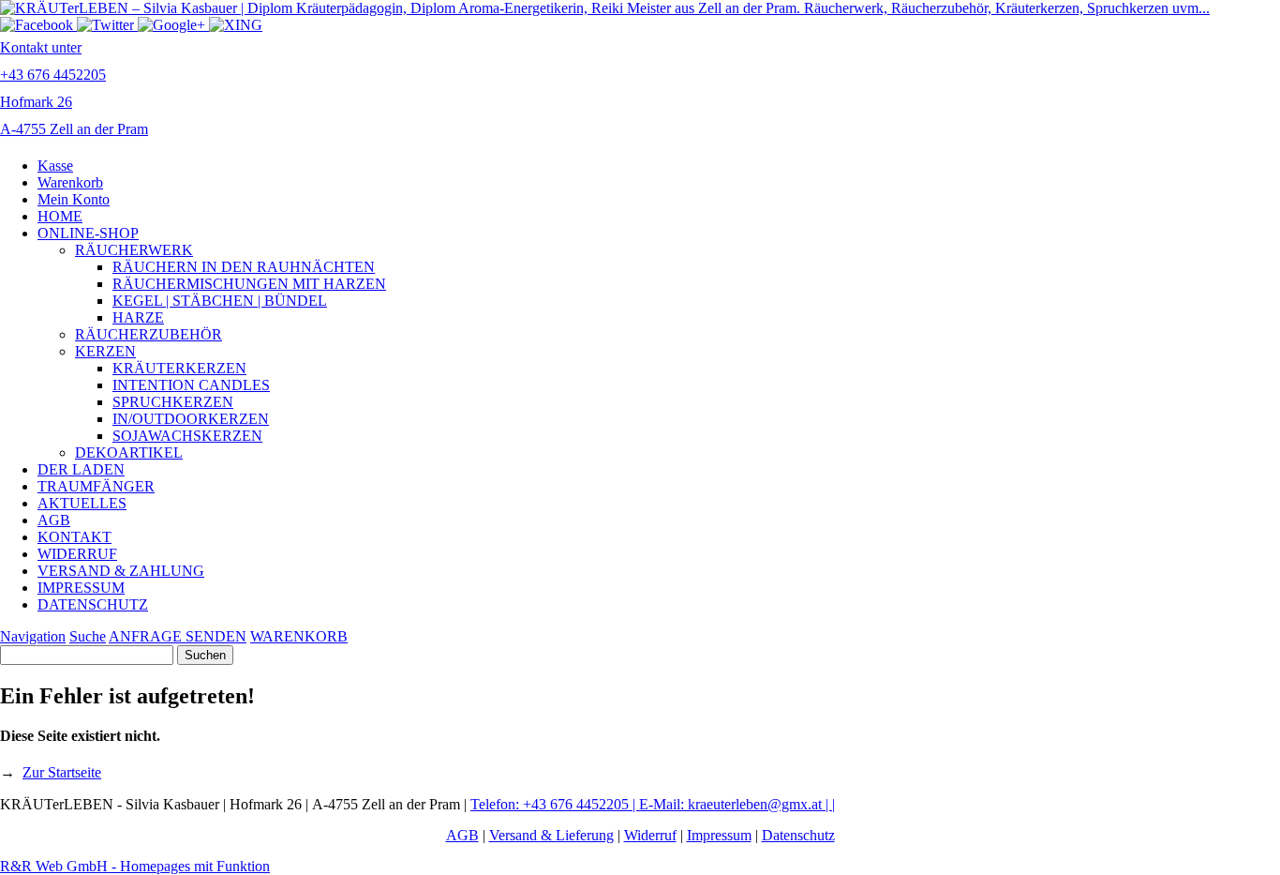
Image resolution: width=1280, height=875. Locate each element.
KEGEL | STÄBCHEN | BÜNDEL (219, 301)
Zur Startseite (61, 772)
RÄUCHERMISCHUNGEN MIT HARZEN (249, 284)
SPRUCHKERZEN (172, 402)
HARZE (138, 317)
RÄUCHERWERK (134, 250)
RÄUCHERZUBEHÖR (148, 334)
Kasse (55, 165)
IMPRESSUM (81, 588)
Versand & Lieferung (551, 835)
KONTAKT (74, 537)
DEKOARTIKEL (129, 452)
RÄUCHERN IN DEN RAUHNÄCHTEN (243, 267)
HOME (59, 216)
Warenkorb (70, 182)
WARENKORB (299, 636)
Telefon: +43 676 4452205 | (554, 804)
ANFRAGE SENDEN (177, 636)
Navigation (33, 636)
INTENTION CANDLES (191, 385)
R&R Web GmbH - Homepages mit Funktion (135, 866)
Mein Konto (73, 199)
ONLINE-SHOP (88, 233)
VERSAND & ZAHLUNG (120, 571)
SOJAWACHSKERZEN (187, 436)
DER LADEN (81, 469)
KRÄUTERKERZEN (179, 368)
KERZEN (105, 351)
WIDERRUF (77, 554)
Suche (87, 636)
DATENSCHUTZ (92, 604)
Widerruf (650, 835)
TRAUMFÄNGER (96, 486)
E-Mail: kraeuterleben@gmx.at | (735, 804)
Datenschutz (798, 835)
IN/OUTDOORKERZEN (190, 419)
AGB (53, 520)
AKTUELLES (82, 503)
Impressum (719, 835)
